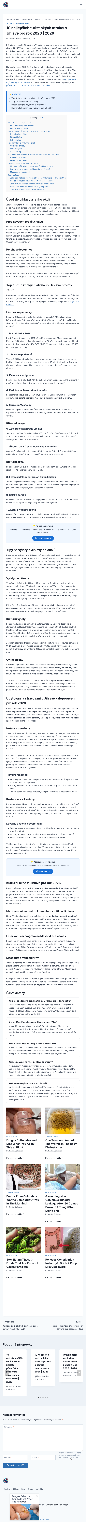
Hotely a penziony (18, 157)
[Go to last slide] (7, 1373)
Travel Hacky (24, 23)
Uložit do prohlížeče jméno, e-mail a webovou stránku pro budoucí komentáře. (70, 1455)
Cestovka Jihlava (15, 38)
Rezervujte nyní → (43, 538)
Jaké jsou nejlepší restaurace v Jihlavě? (27, 189)
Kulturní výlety (16, 149)
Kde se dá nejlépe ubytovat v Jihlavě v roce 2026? (31, 181)
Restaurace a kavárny (19, 160)
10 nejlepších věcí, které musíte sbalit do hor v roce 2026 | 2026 (70, 1361)
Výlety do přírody (17, 146)
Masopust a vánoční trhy (20, 172)
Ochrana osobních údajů (57, 1505)
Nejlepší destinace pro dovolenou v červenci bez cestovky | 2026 (67, 1325)
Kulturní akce (15, 140)
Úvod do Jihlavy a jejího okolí (20, 122)
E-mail (35, 1457)
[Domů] (7, 19)
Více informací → (43, 871)
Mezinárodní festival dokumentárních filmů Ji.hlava (31, 166)
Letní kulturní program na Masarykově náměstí (30, 169)
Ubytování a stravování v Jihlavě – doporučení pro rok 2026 (33, 154)
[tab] (38, 1397)
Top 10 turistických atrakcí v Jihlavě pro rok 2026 (29, 131)
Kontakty (39, 1489)
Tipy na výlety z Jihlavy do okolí (21, 143)
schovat (40, 118)
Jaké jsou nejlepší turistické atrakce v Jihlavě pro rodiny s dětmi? (38, 178)
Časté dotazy (13, 175)
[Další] (79, 1373)
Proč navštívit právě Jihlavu (22, 125)
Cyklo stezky (15, 151)
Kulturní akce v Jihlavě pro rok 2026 (23, 163)
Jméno (7, 1457)
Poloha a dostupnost (19, 128)
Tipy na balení (12, 23)
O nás (30, 1489)
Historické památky (18, 134)
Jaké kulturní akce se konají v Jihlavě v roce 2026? (32, 184)
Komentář (9, 1427)
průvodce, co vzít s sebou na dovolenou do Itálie (28, 85)
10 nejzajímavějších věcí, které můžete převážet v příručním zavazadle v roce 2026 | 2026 (14, 1368)
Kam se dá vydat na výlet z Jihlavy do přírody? (30, 187)
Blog (23, 1489)
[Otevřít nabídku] (81, 4)
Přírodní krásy (16, 137)
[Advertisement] (43, 1300)
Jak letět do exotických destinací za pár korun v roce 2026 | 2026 (20, 1325)
